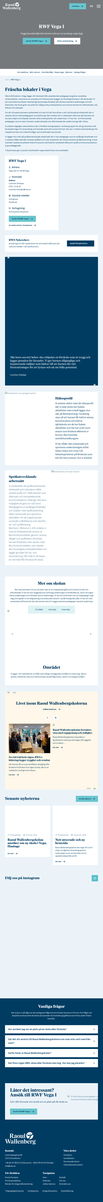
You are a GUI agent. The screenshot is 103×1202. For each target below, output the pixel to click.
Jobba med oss (49, 1184)
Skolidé (62, 1177)
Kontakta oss (65, 1184)
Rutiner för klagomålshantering (19, 1184)
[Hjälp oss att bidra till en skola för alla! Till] (83, 963)
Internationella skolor (73, 1164)
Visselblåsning (67, 1191)
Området (39, 609)
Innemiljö (65, 609)
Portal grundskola (13, 1180)
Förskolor (68, 1155)
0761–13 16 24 (15, 186)
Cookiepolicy (33, 1191)
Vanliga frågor (80, 72)
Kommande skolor (72, 1161)
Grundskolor (69, 1158)
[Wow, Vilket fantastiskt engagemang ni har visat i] (20, 954)
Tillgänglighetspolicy (14, 1191)
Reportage (59, 72)
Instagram (13, 199)
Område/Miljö (47, 72)
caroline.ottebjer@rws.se (20, 189)
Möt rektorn (35, 72)
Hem (7, 79)
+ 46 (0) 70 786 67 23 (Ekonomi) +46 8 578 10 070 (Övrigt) (29, 1162)
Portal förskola (11, 1177)
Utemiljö (52, 609)
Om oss (62, 1180)
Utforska (46, 1180)
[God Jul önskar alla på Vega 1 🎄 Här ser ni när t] (20, 895)
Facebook (13, 202)
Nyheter (69, 72)
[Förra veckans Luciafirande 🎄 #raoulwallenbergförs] (51, 889)
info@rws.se (10, 1166)
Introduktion (23, 72)
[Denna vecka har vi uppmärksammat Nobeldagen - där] (83, 909)
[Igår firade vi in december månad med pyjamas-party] (51, 950)
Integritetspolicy (49, 1191)
